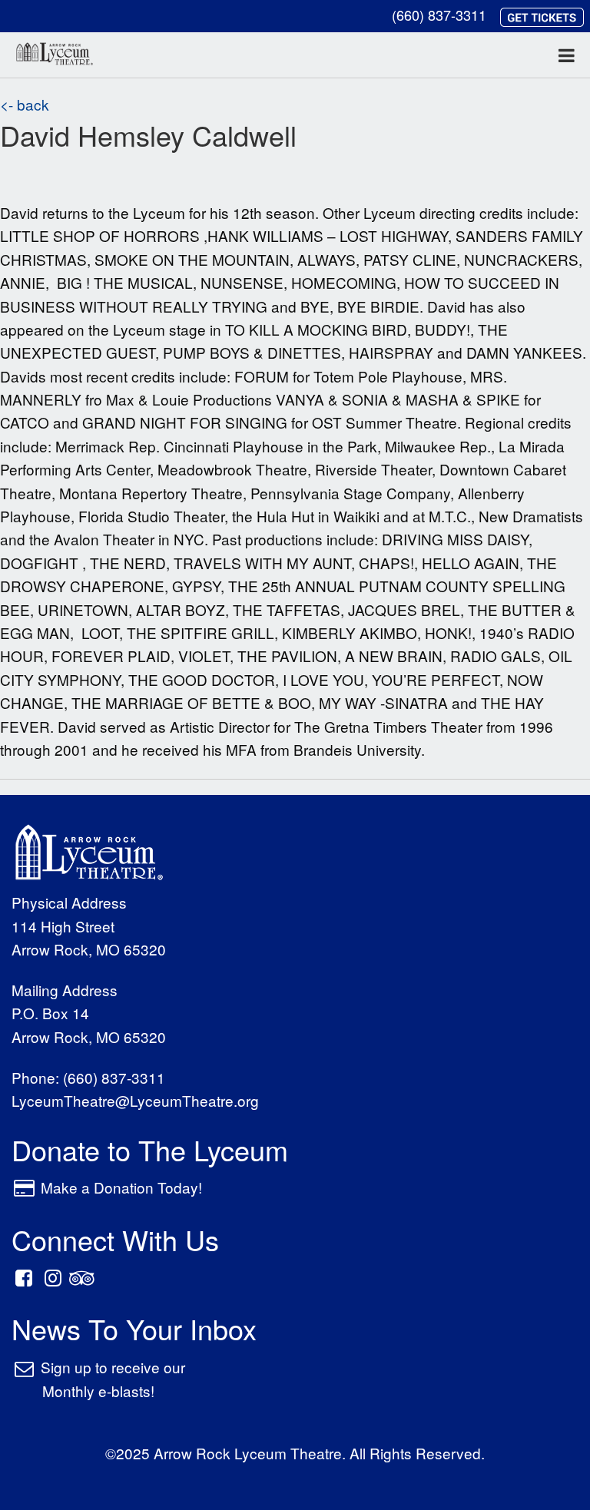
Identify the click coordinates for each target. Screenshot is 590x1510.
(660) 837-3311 (439, 15)
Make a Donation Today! (121, 1187)
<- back (24, 104)
